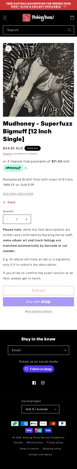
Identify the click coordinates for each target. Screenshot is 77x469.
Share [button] (12, 202)
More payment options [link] (38, 311)
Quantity (8, 211)
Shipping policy (52, 448)
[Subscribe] (64, 350)
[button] (5, 17)
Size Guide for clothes (18, 193)
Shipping (7, 153)
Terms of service (29, 448)
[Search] (69, 30)
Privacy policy (55, 442)
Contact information (40, 454)
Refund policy (35, 442)
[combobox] (38, 30)
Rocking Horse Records (36, 437)
